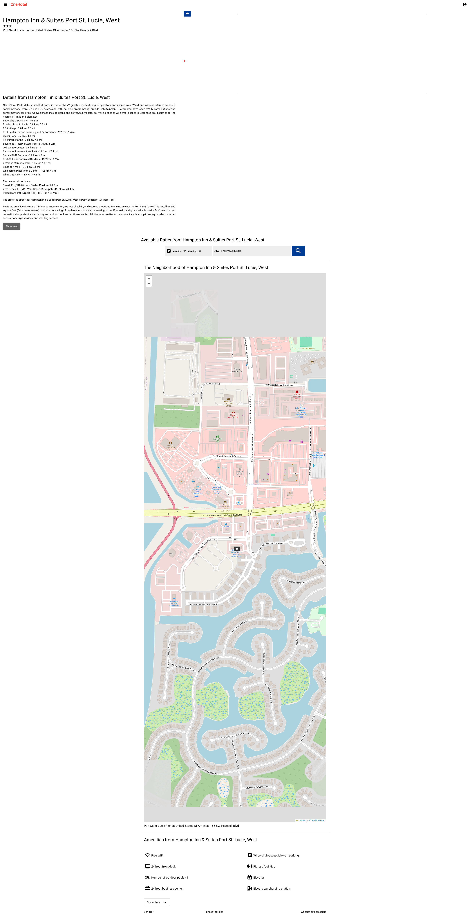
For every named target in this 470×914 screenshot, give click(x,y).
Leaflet (302, 820)
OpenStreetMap (317, 820)
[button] (235, 548)
